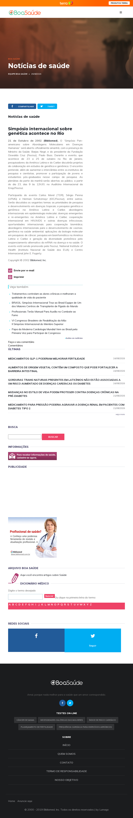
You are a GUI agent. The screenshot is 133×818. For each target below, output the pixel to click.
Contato (66, 762)
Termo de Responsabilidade (66, 771)
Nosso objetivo (66, 780)
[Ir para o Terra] (66, 3)
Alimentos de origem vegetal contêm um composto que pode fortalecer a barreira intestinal (66, 369)
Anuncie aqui (24, 801)
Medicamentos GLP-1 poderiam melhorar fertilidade (66, 358)
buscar (49, 595)
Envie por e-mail (24, 270)
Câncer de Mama (25, 720)
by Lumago (102, 809)
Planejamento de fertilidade (37, 727)
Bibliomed (50, 140)
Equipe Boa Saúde (17, 74)
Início (66, 745)
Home (11, 801)
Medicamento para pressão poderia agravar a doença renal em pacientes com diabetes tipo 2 (66, 406)
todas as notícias (74, 338)
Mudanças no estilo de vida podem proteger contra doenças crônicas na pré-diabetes (66, 394)
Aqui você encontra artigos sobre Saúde (43, 575)
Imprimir (19, 276)
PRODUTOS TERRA (119, 3)
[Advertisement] (32, 492)
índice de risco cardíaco (102, 720)
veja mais (120, 414)
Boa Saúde (14, 59)
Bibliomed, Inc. (38, 260)
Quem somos (67, 753)
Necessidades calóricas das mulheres (61, 720)
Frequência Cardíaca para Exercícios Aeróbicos (85, 727)
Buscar (53, 436)
